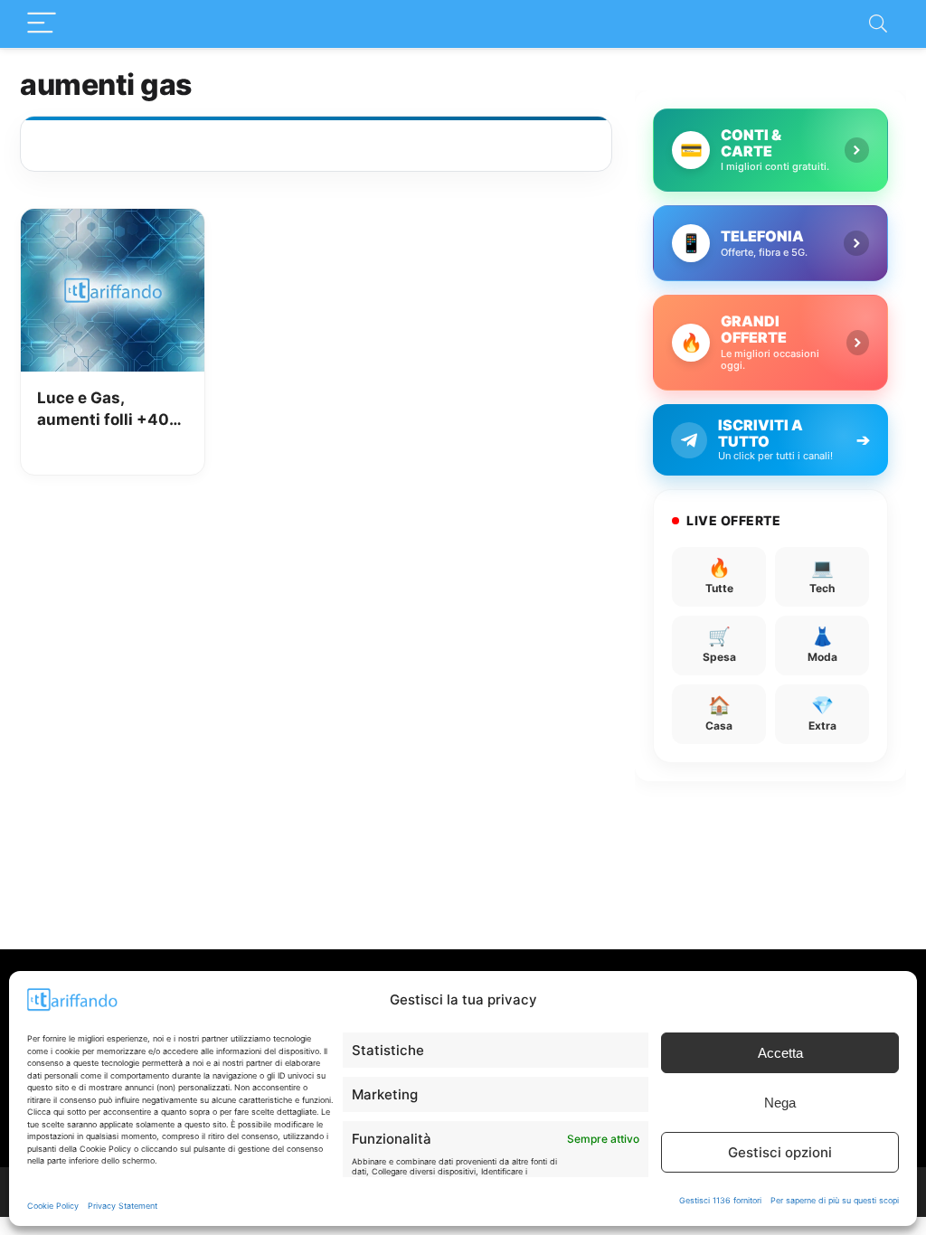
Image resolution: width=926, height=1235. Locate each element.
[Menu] (41, 24)
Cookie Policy (53, 1206)
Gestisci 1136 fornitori (720, 1200)
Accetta (780, 1053)
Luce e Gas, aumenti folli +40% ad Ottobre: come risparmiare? (110, 410)
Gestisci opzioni (780, 1152)
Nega (780, 1102)
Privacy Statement (122, 1206)
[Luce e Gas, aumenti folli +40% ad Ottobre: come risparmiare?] (112, 221)
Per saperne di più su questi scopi (834, 1200)
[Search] (878, 24)
